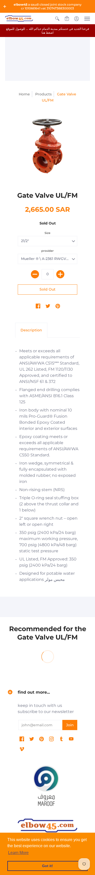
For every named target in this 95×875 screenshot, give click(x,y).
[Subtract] (35, 274)
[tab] (31, 330)
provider (47, 251)
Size (47, 233)
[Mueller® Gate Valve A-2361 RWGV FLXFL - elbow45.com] (47, 146)
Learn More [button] (18, 853)
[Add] (60, 274)
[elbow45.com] (19, 18)
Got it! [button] (47, 866)
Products (43, 94)
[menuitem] (57, 18)
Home (24, 94)
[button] (5, 6)
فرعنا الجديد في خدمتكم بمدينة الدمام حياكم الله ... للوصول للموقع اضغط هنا (47, 30)
